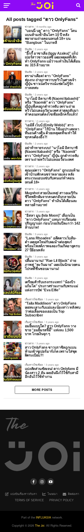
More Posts (42, 390)
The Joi (39, 525)
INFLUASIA (43, 517)
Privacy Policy (61, 500)
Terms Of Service (29, 500)
